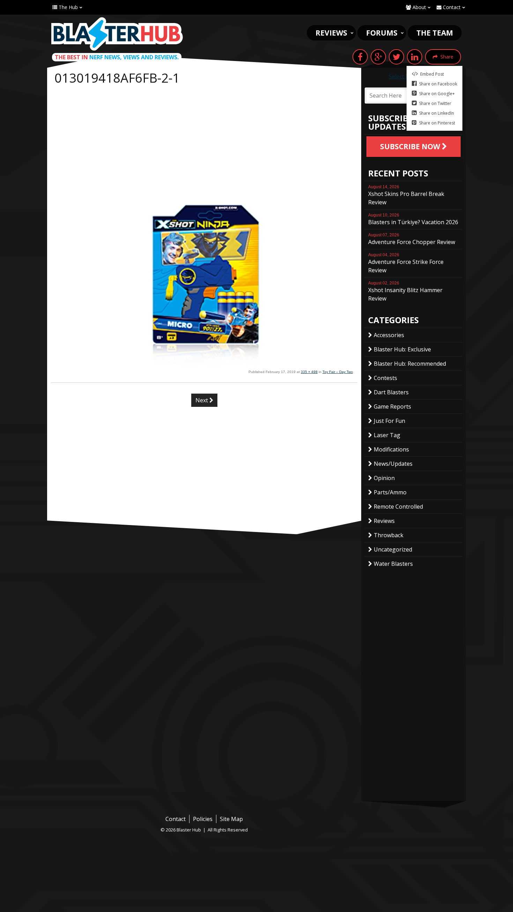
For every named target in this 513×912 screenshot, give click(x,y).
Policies (203, 819)
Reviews (331, 33)
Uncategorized (393, 549)
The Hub (67, 7)
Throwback (388, 535)
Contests (385, 378)
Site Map (231, 819)
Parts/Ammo (390, 492)
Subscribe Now (411, 146)
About (418, 7)
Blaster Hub (117, 33)
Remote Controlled (398, 506)
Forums (381, 33)
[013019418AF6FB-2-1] (204, 364)
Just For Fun (389, 421)
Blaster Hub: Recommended (410, 363)
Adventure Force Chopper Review (411, 239)
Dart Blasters (391, 392)
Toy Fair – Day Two (337, 372)
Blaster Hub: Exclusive (402, 349)
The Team (434, 33)
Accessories (389, 335)
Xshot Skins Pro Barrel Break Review (406, 195)
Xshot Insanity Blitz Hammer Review (405, 291)
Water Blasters (393, 564)
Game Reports (392, 406)
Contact (451, 7)
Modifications (391, 449)
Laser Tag (387, 435)
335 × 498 (309, 372)
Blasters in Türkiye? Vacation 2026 (413, 219)
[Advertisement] (204, 140)
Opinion (384, 478)
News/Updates (393, 464)
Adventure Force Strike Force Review (406, 263)
